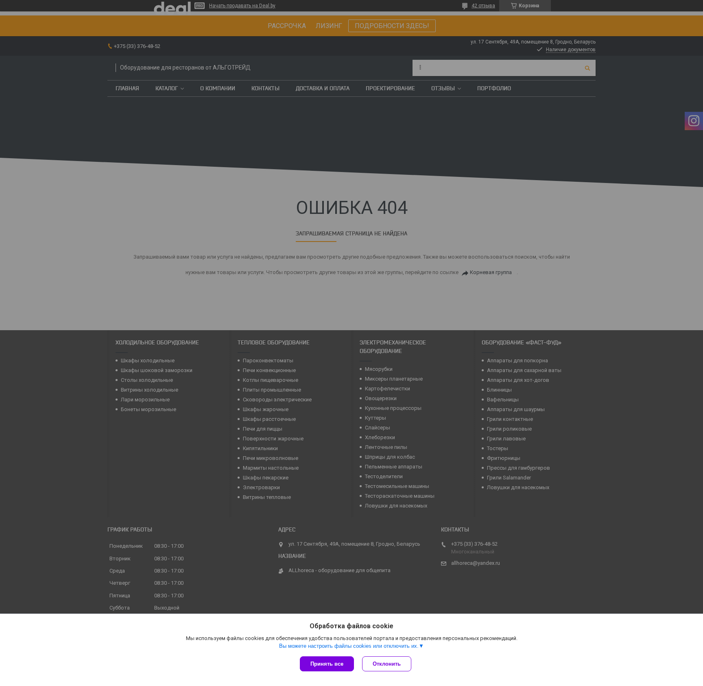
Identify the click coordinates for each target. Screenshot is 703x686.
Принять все (326, 664)
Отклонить (387, 664)
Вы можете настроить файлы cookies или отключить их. (349, 646)
